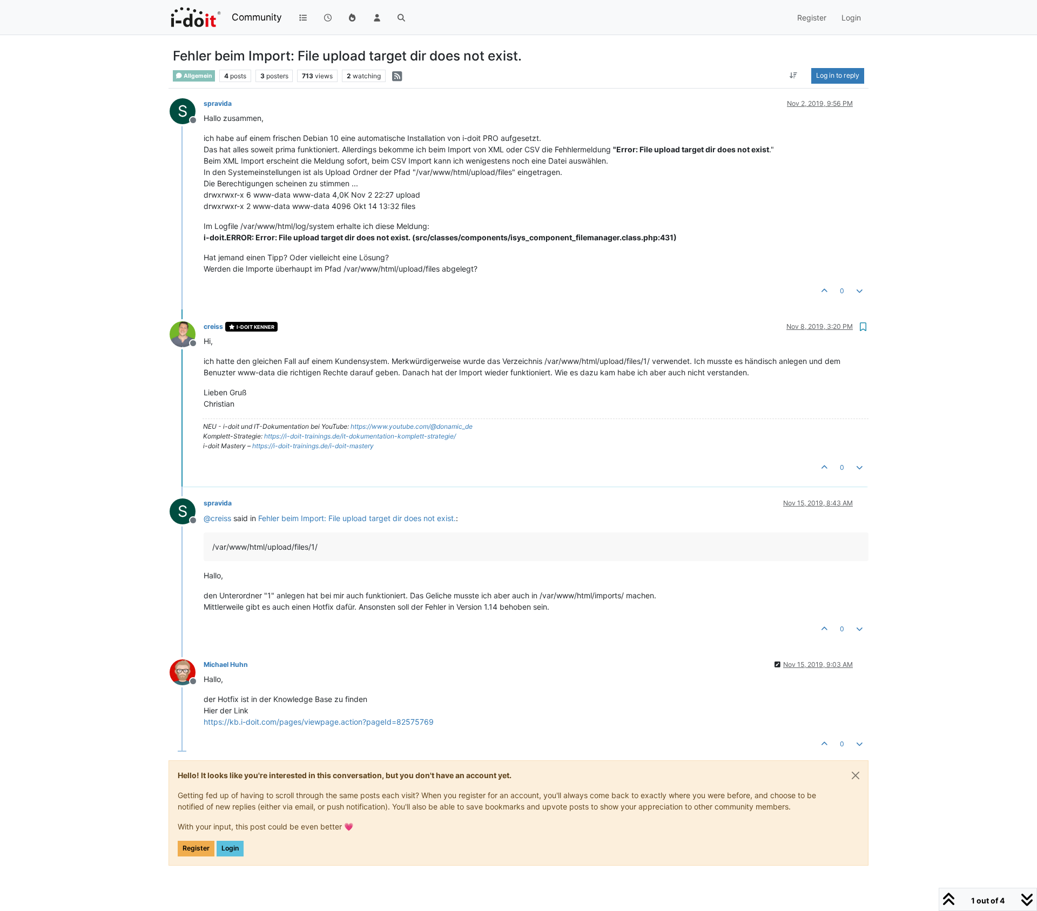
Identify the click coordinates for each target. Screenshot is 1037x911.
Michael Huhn (226, 664)
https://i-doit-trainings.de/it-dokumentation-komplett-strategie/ (360, 436)
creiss (213, 326)
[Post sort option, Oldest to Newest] (794, 75)
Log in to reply (837, 75)
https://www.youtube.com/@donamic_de (412, 426)
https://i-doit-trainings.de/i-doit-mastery (313, 446)
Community (257, 17)
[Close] (855, 775)
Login (230, 848)
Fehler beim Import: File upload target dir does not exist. (357, 518)
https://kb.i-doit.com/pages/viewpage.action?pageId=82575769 (319, 721)
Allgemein (197, 75)
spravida (218, 103)
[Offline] (187, 333)
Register (196, 848)
